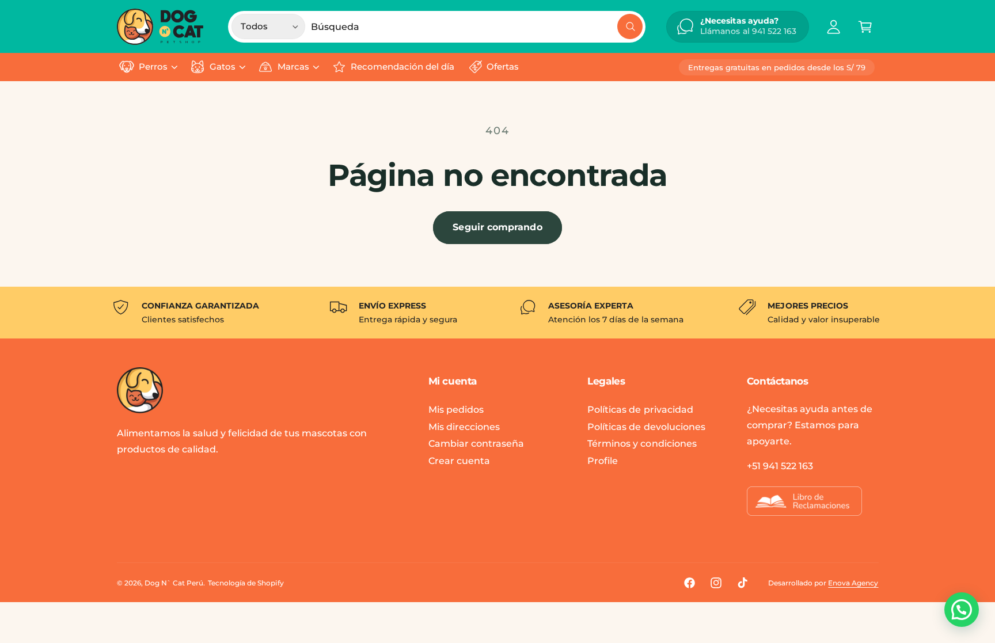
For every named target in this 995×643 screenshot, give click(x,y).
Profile (602, 460)
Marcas (293, 67)
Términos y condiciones (641, 443)
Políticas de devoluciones (646, 426)
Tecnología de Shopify (245, 583)
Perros (153, 67)
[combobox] (476, 27)
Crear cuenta (459, 460)
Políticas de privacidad (640, 409)
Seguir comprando (497, 227)
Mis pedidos (456, 409)
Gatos (223, 67)
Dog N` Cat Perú (174, 583)
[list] (497, 312)
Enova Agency (853, 583)
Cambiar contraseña (476, 443)
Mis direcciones (464, 426)
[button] (865, 27)
